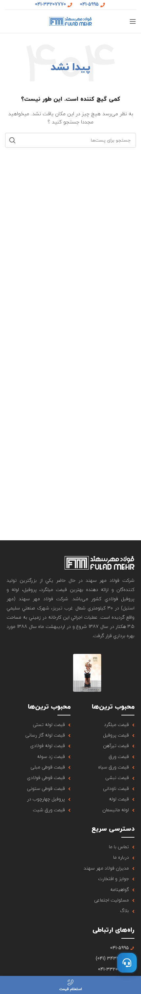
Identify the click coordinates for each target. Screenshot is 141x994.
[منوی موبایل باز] (132, 21)
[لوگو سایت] (70, 21)
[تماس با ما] (127, 963)
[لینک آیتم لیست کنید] (102, 725)
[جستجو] (12, 140)
